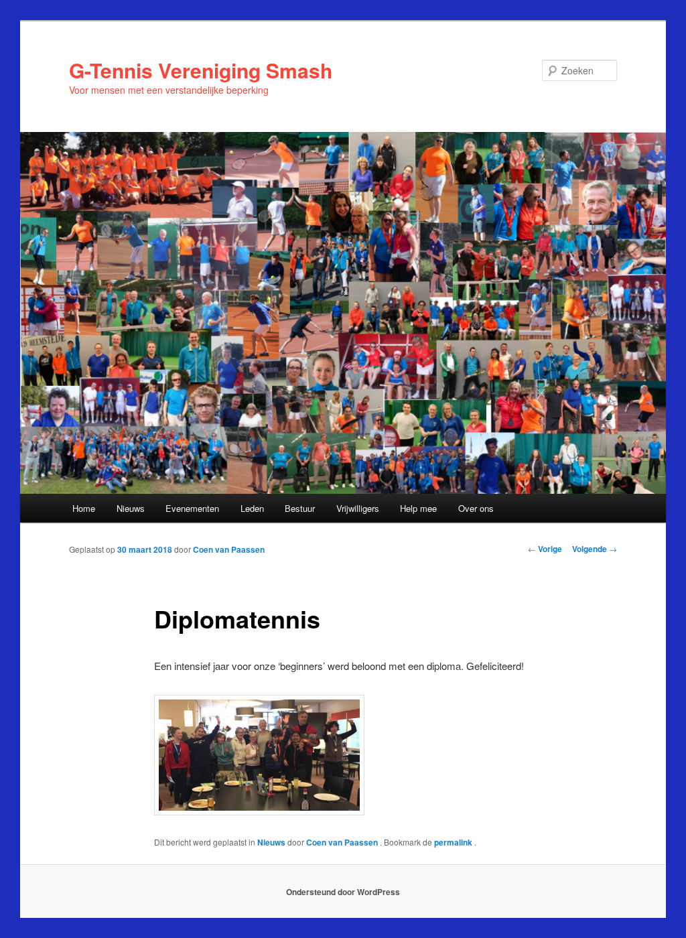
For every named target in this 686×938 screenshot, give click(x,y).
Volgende (594, 549)
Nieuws (131, 508)
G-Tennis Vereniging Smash (200, 70)
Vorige (545, 549)
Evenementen (192, 508)
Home (83, 508)
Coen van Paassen (229, 549)
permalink (454, 842)
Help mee (418, 508)
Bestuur (300, 508)
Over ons (476, 508)
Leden (252, 508)
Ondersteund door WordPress (343, 892)
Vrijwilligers (357, 508)
